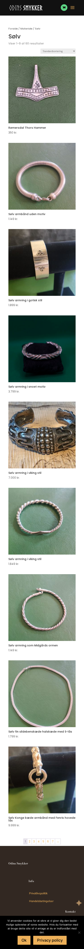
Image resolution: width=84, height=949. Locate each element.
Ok (24, 940)
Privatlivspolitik (38, 893)
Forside (13, 28)
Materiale (26, 28)
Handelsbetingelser (41, 901)
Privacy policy (50, 940)
